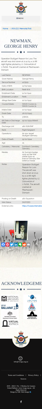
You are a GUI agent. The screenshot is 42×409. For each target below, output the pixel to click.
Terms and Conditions (16, 375)
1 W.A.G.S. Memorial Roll (21, 28)
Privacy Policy (33, 375)
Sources (23, 379)
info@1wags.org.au (21, 362)
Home (5, 28)
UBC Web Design (23, 392)
